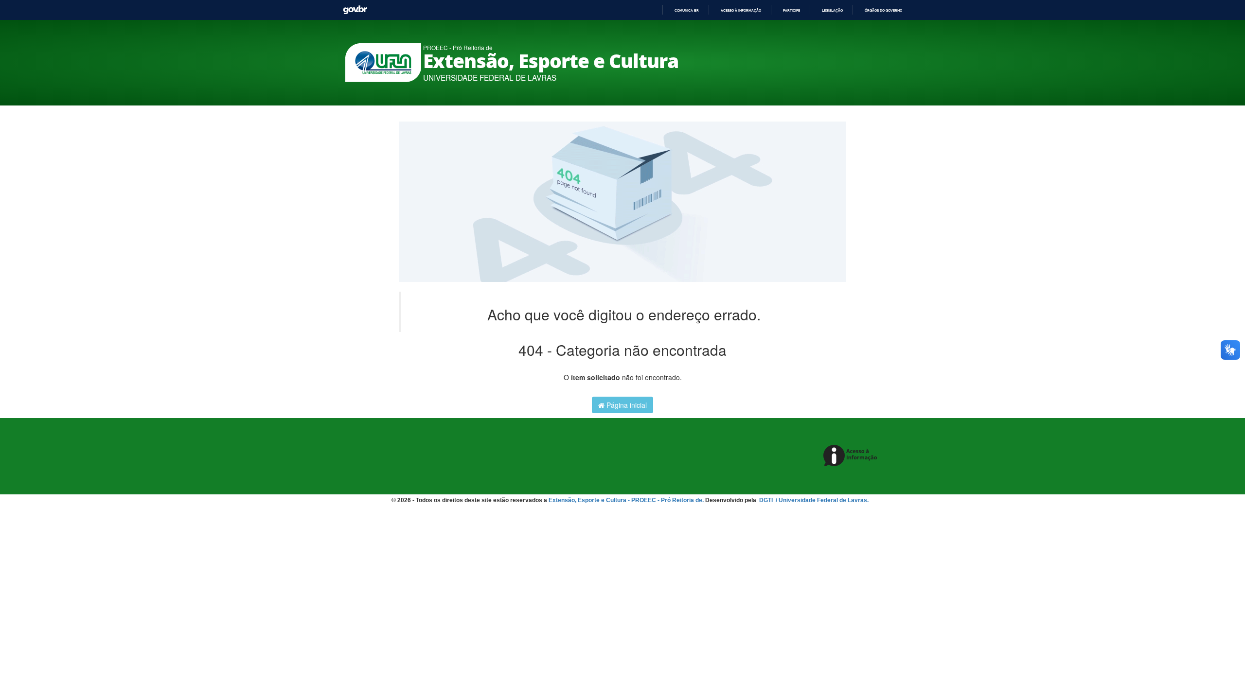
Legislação (832, 10)
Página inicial (626, 405)
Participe (791, 10)
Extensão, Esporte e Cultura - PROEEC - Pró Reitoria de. (626, 500)
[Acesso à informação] (851, 456)
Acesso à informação (741, 10)
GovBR (355, 10)
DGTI (766, 500)
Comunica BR (687, 10)
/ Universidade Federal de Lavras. (821, 500)
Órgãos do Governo (883, 10)
